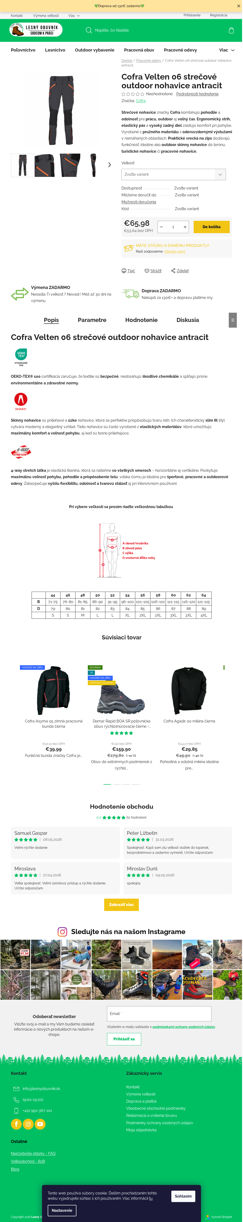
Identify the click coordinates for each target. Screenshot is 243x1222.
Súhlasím (183, 1196)
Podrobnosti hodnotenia (197, 94)
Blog (15, 1169)
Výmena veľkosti (46, 16)
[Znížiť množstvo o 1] (161, 227)
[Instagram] (28, 1124)
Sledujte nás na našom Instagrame (128, 932)
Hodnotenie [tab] (141, 319)
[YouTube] (40, 1124)
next (228, 723)
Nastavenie (62, 1210)
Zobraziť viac (121, 904)
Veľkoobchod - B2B (28, 1161)
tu (151, 1198)
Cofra (141, 101)
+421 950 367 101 (37, 1110)
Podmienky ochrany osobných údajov (159, 1123)
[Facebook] (16, 1124)
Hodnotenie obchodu (121, 806)
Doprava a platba (141, 1101)
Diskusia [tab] (188, 319)
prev (15, 723)
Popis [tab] (51, 319)
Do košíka (212, 227)
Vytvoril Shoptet (221, 1217)
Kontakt (17, 16)
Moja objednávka (141, 1130)
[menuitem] (23, 50)
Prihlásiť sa (124, 1039)
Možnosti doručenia (139, 202)
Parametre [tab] (92, 319)
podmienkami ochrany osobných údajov (184, 1027)
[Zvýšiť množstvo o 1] (185, 227)
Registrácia (218, 15)
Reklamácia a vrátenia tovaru (151, 1115)
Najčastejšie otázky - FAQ (33, 1153)
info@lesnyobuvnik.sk (41, 1088)
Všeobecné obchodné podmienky (156, 1108)
